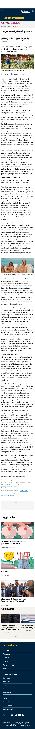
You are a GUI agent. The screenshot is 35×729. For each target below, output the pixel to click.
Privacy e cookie (9, 665)
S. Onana (4, 38)
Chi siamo (6, 650)
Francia (4, 42)
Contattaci (7, 654)
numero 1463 (24, 490)
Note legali (22, 725)
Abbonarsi (25, 11)
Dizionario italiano (10, 674)
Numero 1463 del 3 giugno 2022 (10, 26)
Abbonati (11, 495)
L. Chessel (22, 38)
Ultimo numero (8, 705)
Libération (27, 40)
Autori (5, 689)
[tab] (15, 636)
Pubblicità (6, 682)
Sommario (6, 658)
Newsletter (7, 693)
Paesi (5, 685)
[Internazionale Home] (10, 645)
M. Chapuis (17, 40)
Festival (6, 661)
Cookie (28, 725)
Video (5, 669)
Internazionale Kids (10, 709)
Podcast (5, 698)
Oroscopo (6, 678)
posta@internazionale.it (9, 487)
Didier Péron (13, 38)
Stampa (16, 74)
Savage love (7, 702)
